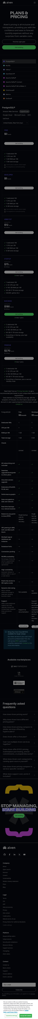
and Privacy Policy (12, 1012)
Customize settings (11, 1015)
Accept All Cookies (25, 1015)
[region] (19, 1009)
